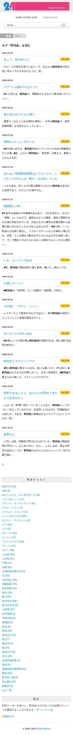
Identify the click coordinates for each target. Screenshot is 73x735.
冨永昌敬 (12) (9, 588)
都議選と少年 (12, 206)
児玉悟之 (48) (9, 579)
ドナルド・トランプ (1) (15, 511)
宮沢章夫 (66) (9, 601)
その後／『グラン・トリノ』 (22, 306)
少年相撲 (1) (8, 613)
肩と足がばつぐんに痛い (19, 114)
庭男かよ (9, 434)
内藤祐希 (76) (9, 584)
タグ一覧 (7, 690)
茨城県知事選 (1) (11, 660)
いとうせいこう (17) (13, 499)
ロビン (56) (8, 550)
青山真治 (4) (8, 681)
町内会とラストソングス (19, 361)
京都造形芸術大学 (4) (13, 571)
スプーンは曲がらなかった (21, 86)
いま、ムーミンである (18, 260)
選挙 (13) (7, 673)
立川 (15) (7, 656)
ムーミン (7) (8, 537)
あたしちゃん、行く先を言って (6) (21, 495)
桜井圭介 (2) (8, 635)
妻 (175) (6, 596)
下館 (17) (7, 562)
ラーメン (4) (8, 545)
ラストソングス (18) (13, 541)
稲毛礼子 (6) (8, 652)
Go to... (11, 25)
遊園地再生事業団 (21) (14, 668)
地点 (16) (7, 592)
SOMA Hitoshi (43, 729)
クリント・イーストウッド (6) (18, 503)
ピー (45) (7, 524)
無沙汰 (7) (7, 643)
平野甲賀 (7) (8, 618)
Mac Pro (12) (9, 486)
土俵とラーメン (14, 283)
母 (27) (6, 639)
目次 (8, 35)
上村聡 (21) (8, 558)
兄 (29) (6, 575)
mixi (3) (6, 490)
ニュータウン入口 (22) (14, 516)
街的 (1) (6, 664)
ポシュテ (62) (9, 533)
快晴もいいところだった (19, 141)
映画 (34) (7, 630)
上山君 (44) (8, 554)
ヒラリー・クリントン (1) (16, 520)
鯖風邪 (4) (7, 686)
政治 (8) (6, 626)
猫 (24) (6, 647)
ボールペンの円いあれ (18, 333)
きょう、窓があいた (16, 59)
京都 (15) (7, 567)
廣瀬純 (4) (7, 622)
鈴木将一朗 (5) (10, 677)
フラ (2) (6, 528)
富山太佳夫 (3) (10, 605)
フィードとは (44, 709)
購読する (9, 716)
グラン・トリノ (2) (12, 507)
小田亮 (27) (8, 609)
